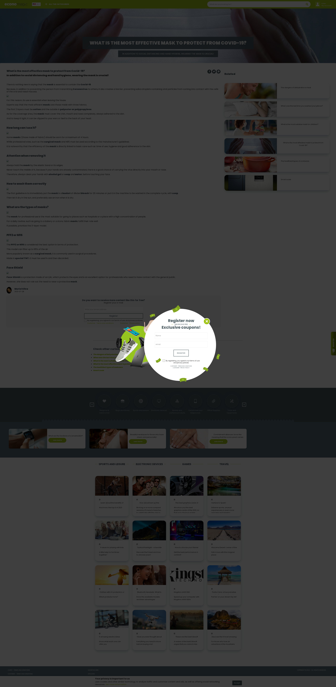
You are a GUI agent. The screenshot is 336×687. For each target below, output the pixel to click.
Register (181, 353)
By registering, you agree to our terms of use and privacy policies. (183, 362)
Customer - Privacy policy (181, 368)
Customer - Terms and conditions (181, 366)
